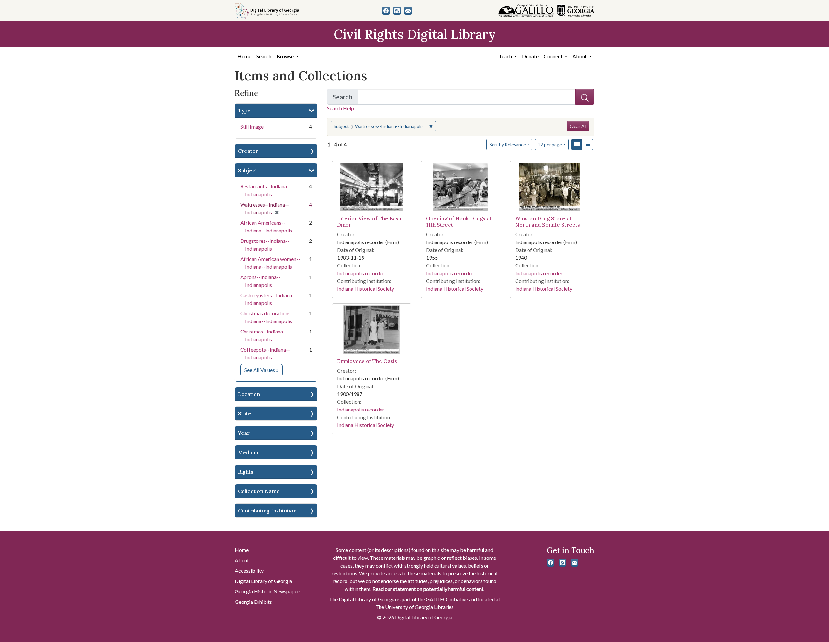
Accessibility (249, 571)
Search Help (340, 108)
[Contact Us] (408, 11)
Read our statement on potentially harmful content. (428, 589)
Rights (245, 471)
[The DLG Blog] (397, 11)
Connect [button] (553, 56)
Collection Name (259, 491)
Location (249, 394)
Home (244, 56)
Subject (247, 170)
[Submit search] (584, 97)
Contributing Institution (267, 510)
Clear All (578, 126)
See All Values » (263, 369)
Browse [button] (286, 56)
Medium (248, 452)
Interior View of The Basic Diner (370, 221)
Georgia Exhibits (253, 602)
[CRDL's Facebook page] (386, 11)
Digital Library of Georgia (263, 581)
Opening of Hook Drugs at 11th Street (459, 221)
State (244, 413)
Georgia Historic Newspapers (268, 591)
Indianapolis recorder (360, 273)
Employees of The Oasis (367, 361)
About (242, 560)
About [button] (580, 56)
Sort (507, 144)
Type (244, 110)
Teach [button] (506, 56)
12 (550, 144)
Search (263, 56)
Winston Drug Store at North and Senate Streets (547, 221)
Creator (248, 151)
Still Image (252, 126)
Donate (530, 56)
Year (244, 433)
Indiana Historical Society (365, 289)
